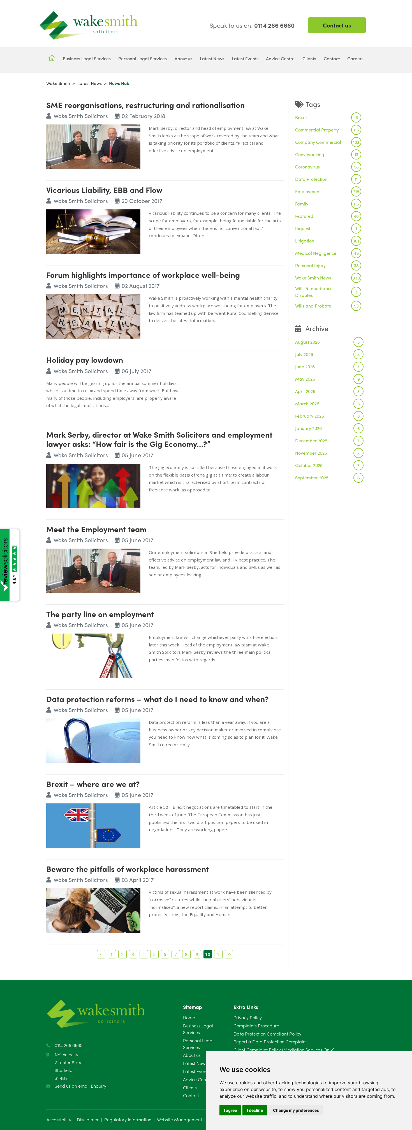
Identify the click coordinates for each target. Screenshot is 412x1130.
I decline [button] (255, 1110)
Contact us (337, 25)
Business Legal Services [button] (87, 58)
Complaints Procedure (256, 1025)
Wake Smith (58, 83)
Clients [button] (309, 58)
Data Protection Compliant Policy (267, 1033)
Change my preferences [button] (296, 1110)
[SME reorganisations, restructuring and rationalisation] (93, 146)
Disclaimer (88, 1119)
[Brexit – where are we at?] (93, 825)
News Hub (119, 83)
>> (229, 954)
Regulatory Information (127, 1119)
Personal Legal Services (198, 1043)
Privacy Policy (247, 1017)
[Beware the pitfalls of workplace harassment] (93, 910)
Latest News (89, 83)
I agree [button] (230, 1110)
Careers (355, 58)
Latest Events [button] (245, 58)
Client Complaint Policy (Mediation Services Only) (283, 1049)
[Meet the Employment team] (93, 570)
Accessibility (59, 1119)
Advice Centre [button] (280, 58)
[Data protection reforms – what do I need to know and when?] (93, 740)
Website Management (179, 1119)
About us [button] (183, 58)
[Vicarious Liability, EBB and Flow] (93, 231)
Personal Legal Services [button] (142, 58)
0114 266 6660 (69, 1045)
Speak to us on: (252, 25)
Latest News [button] (212, 58)
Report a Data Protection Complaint (270, 1041)
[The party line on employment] (93, 655)
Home (189, 1017)
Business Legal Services (198, 1029)
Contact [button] (332, 58)
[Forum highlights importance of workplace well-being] (93, 316)
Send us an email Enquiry (80, 1086)
